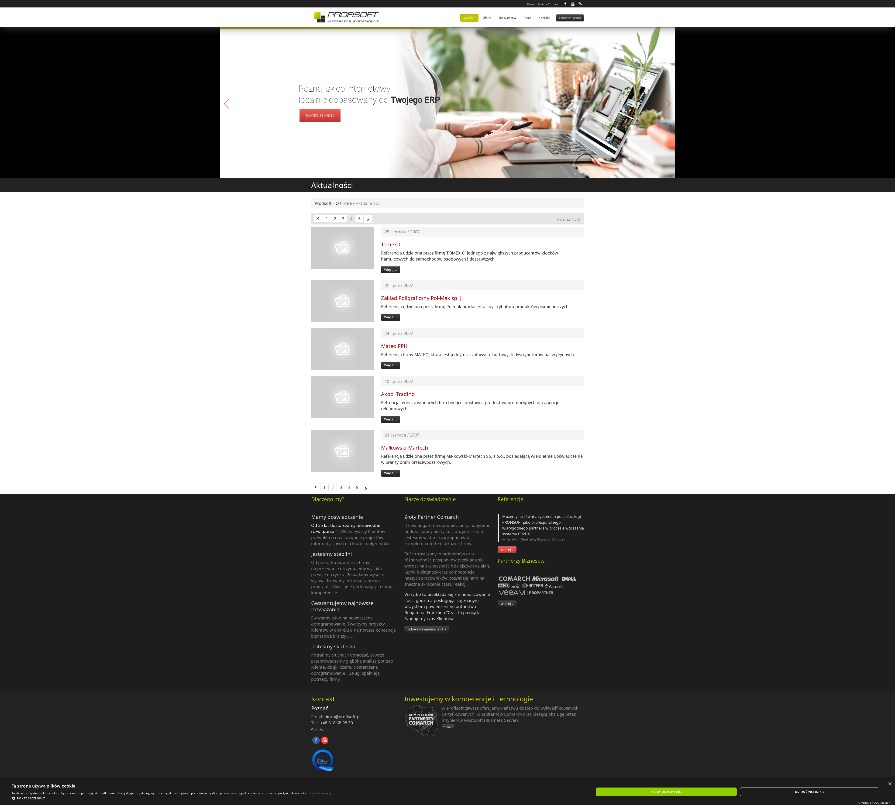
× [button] (890, 784)
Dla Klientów (507, 18)
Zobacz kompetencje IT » (426, 629)
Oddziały (317, 729)
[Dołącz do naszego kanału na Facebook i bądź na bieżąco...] (565, 3)
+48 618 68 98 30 (336, 723)
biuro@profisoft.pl (342, 716)
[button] (668, 103)
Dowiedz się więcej (321, 793)
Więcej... (390, 269)
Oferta (486, 18)
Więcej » (507, 549)
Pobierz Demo (570, 18)
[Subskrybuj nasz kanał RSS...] (580, 3)
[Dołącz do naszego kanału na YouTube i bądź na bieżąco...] (572, 3)
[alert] (447, 792)
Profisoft (323, 203)
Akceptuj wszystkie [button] (666, 792)
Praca (527, 18)
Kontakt (544, 18)
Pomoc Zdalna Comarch (543, 4)
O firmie (469, 18)
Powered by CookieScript (874, 802)
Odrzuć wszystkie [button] (809, 792)
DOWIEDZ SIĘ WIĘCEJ (319, 115)
